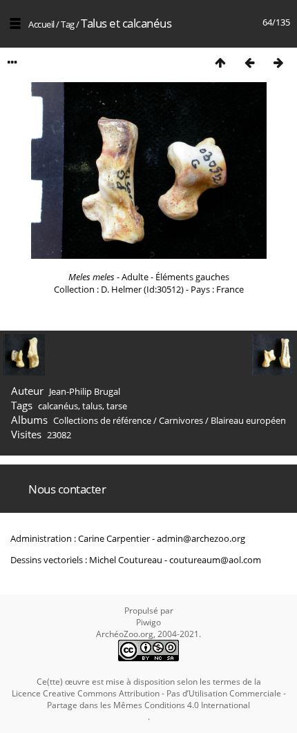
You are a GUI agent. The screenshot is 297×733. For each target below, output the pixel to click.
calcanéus (58, 406)
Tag (68, 24)
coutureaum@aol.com (215, 560)
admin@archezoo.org (201, 538)
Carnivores (181, 420)
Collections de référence (102, 420)
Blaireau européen (248, 420)
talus (92, 406)
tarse (116, 406)
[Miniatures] (220, 62)
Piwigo (148, 622)
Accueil (41, 24)
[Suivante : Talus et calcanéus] (278, 62)
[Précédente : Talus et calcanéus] (249, 62)
